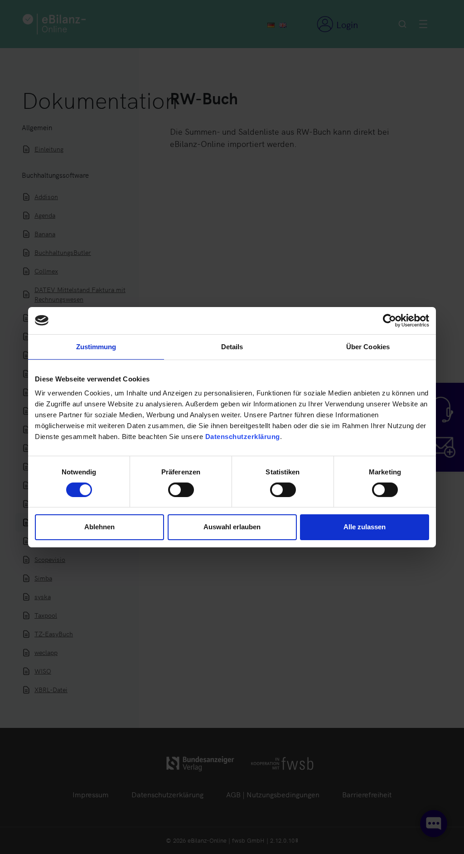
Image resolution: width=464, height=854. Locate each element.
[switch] (181, 490)
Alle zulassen (364, 527)
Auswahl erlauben (232, 527)
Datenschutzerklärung (242, 436)
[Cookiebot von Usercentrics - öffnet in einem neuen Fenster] (389, 320)
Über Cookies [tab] (368, 346)
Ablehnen (99, 527)
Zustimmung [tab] (96, 346)
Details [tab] (232, 346)
